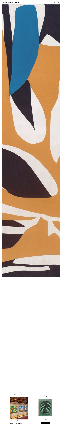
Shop (49, 2)
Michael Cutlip (11, 2)
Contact (51, 2)
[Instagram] (54, 2)
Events (43, 2)
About (38, 2)
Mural (46, 2)
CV (40, 2)
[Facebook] (56, 2)
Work (35, 2)
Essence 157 (45, 418)
